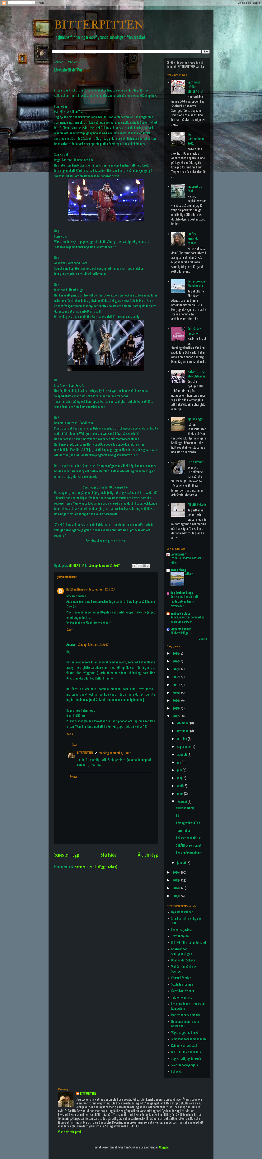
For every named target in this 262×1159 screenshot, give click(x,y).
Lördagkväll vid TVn (188, 823)
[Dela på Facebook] (144, 566)
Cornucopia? (178, 554)
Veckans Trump (185, 808)
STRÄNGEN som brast (188, 845)
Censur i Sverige (181, 978)
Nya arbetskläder (182, 912)
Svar (75, 745)
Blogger (163, 1147)
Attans (189, 574)
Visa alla (203, 639)
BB (177, 816)
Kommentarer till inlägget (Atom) (96, 867)
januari (181, 863)
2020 (176, 693)
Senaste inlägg (66, 855)
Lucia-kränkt (196, 462)
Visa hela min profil (70, 1132)
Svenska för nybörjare (184, 1065)
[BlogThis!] (137, 566)
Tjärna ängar (195, 419)
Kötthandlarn (74, 589)
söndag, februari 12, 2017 (99, 589)
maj (179, 778)
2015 (176, 880)
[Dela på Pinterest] (148, 566)
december (183, 723)
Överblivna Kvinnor (182, 991)
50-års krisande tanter (193, 238)
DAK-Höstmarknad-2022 (197, 139)
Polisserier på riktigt (189, 838)
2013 (176, 896)
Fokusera (176, 1072)
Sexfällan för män (182, 984)
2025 (176, 653)
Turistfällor (183, 830)
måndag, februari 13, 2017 (115, 753)
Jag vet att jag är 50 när (186, 1059)
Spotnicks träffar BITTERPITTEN (196, 87)
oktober (182, 739)
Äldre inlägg (148, 855)
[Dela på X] (141, 566)
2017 (176, 716)
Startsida (108, 855)
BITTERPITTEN (99, 25)
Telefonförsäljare (181, 997)
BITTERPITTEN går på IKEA (186, 1052)
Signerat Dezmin (181, 629)
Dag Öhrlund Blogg (182, 593)
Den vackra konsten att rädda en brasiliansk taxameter (184, 601)
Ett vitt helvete (197, 505)
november (183, 731)
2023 (176, 669)
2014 (176, 888)
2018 (176, 708)
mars (180, 794)
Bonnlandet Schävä (183, 960)
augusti (182, 754)
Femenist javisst (181, 930)
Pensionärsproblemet (189, 853)
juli (179, 762)
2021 (176, 685)
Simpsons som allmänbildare (189, 1039)
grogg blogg (178, 570)
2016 (176, 872)
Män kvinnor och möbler (185, 1015)
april (180, 786)
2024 (176, 661)
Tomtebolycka (180, 936)
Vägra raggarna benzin (185, 1033)
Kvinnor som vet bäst (184, 1046)
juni (180, 770)
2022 (176, 677)
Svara (69, 630)
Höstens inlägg (179, 633)
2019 (176, 700)
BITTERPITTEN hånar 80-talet (188, 943)
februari (182, 802)
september (184, 747)
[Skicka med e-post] (133, 566)
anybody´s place (180, 613)
